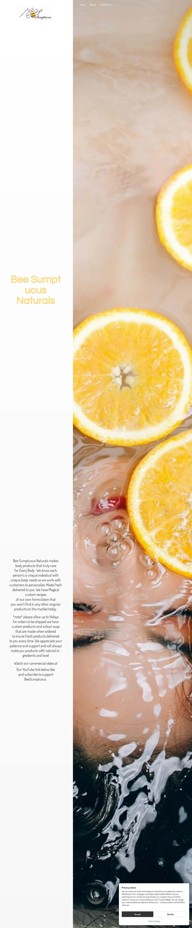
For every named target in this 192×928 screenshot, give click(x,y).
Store (82, 4)
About (93, 4)
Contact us (106, 4)
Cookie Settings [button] (154, 921)
